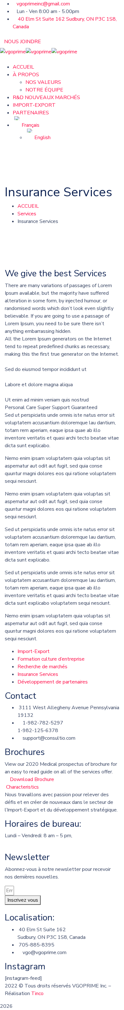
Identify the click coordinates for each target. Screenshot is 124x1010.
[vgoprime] (13, 51)
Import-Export (33, 651)
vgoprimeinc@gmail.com (43, 3)
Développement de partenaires (52, 681)
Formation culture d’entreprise (51, 659)
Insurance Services (37, 674)
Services (26, 213)
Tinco (37, 993)
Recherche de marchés (42, 666)
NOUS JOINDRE (22, 41)
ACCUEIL (28, 206)
